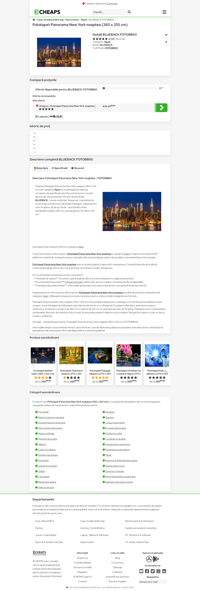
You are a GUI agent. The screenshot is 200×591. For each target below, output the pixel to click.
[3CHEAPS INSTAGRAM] (158, 572)
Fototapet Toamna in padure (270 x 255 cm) (71, 373)
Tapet (107, 41)
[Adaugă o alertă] (166, 42)
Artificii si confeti (113, 433)
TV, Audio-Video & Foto (137, 542)
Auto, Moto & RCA (44, 521)
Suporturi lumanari (47, 465)
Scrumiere (43, 460)
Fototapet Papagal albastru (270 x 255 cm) (100, 373)
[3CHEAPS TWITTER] (152, 572)
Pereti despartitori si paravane (120, 476)
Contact (82, 581)
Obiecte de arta (46, 487)
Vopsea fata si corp (115, 465)
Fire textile (43, 412)
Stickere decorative (48, 455)
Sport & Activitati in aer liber (49, 542)
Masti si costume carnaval (51, 417)
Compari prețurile (74, 282)
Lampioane (44, 476)
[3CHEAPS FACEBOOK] (147, 572)
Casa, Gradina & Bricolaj (92, 521)
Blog (117, 557)
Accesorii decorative (115, 428)
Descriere (42, 168)
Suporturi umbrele (114, 471)
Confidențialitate (82, 562)
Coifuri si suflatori (47, 449)
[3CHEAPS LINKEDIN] (164, 572)
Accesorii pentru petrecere (51, 422)
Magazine (82, 572)
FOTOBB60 (111, 48)
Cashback (117, 572)
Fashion (39, 528)
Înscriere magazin (117, 581)
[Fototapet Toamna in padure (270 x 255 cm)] (71, 355)
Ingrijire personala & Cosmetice (141, 528)
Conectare (112, 3)
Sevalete (109, 412)
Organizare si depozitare (117, 449)
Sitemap (117, 567)
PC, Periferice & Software (138, 535)
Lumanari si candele (115, 439)
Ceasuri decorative (115, 422)
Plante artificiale (46, 433)
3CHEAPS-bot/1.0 (82, 576)
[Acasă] (34, 19)
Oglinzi (41, 471)
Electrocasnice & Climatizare (139, 521)
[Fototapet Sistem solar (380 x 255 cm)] (43, 355)
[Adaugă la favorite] (166, 35)
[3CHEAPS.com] (47, 12)
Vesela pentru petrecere (117, 444)
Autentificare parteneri (117, 576)
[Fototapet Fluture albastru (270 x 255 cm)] (157, 355)
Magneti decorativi (47, 439)
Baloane (109, 417)
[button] (166, 364)
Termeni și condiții (82, 567)
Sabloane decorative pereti (119, 482)
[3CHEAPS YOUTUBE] (141, 572)
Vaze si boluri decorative (50, 428)
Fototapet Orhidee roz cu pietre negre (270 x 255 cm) (128, 373)
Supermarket (87, 542)
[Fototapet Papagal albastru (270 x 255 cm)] (100, 355)
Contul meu (117, 562)
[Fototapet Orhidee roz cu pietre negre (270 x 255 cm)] (128, 355)
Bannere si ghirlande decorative (121, 460)
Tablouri (42, 444)
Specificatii (60, 168)
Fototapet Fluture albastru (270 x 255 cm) (157, 373)
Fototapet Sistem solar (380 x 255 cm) (42, 372)
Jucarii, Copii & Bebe (45, 535)
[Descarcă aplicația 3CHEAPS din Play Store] (156, 560)
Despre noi (82, 557)
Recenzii (79, 168)
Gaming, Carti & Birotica (92, 528)
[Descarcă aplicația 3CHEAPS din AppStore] (149, 560)
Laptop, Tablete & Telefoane (94, 535)
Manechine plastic (47, 482)
